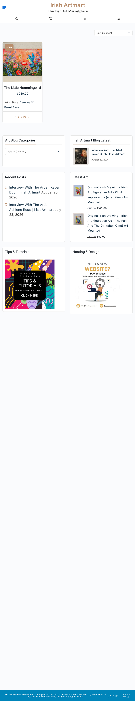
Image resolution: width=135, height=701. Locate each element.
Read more (22, 117)
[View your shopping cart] (50, 19)
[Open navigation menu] (5, 7)
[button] (16, 19)
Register (118, 17)
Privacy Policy (126, 695)
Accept (114, 695)
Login (84, 17)
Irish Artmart (67, 5)
